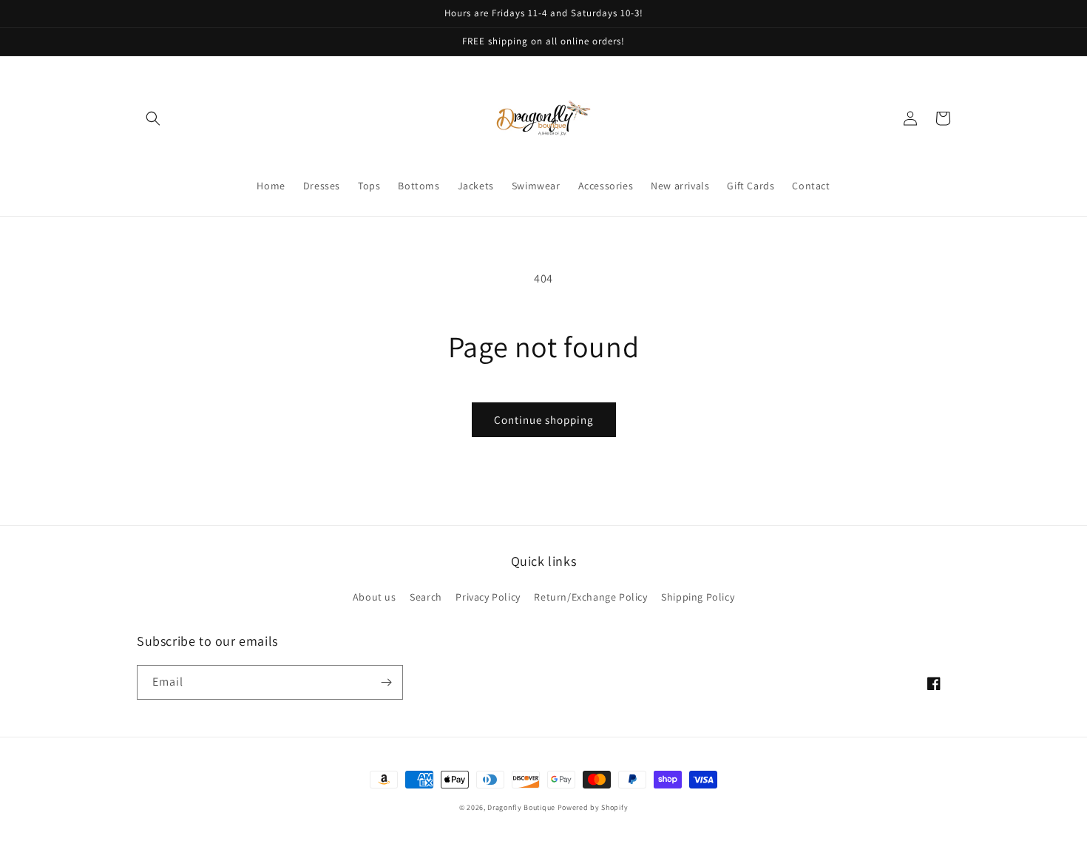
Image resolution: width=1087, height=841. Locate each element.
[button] (153, 118)
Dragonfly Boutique (522, 807)
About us (374, 597)
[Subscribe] (386, 682)
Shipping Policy (697, 597)
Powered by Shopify (593, 807)
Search (426, 597)
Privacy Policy (488, 597)
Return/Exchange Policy (590, 597)
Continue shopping (544, 420)
